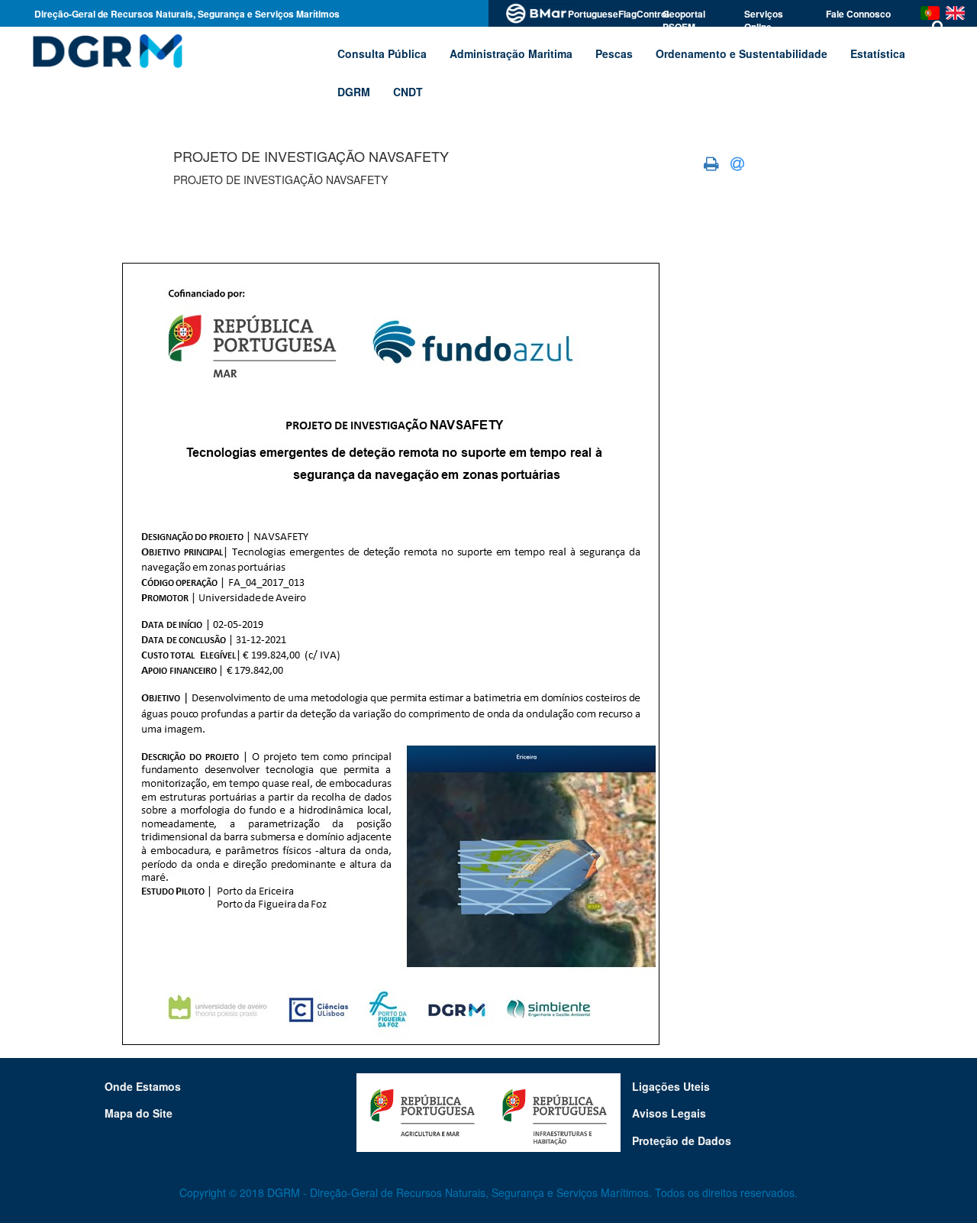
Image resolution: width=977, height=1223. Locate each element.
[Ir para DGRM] (105, 50)
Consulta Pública (382, 53)
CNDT (408, 91)
